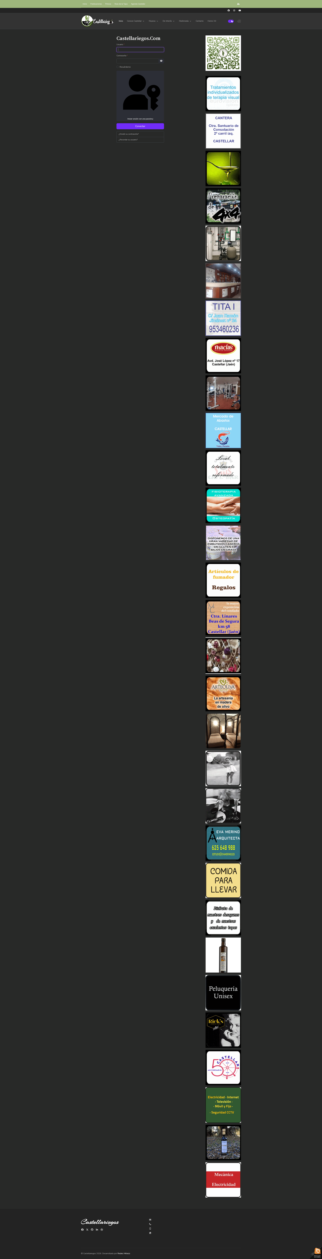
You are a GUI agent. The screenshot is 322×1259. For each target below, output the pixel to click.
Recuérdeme (125, 67)
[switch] (231, 21)
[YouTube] (239, 10)
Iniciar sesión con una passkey (140, 118)
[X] (87, 1229)
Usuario (120, 44)
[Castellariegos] (97, 21)
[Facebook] (228, 10)
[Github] (92, 1229)
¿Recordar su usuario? (128, 139)
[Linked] (97, 1229)
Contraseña (122, 55)
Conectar (140, 126)
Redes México (123, 1253)
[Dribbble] (101, 1229)
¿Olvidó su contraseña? (129, 134)
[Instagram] (234, 10)
